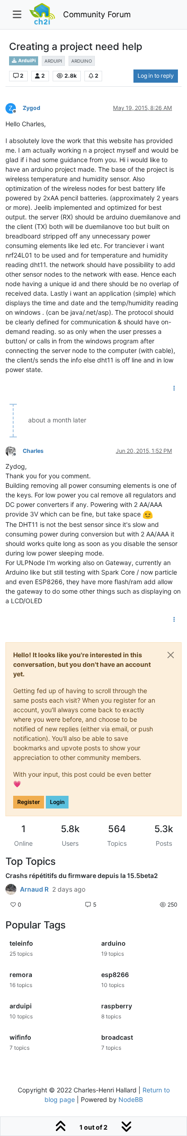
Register (28, 802)
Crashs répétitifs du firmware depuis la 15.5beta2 (81, 875)
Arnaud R (34, 889)
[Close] (170, 655)
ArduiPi (26, 61)
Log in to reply (156, 75)
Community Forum (97, 14)
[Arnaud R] (10, 889)
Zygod (31, 107)
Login (57, 802)
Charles (33, 450)
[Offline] (14, 450)
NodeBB (130, 1099)
